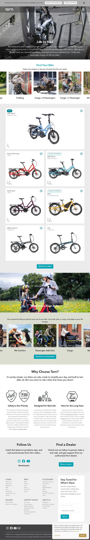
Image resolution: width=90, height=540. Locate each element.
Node (25, 487)
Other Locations (70, 2)
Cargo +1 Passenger (70, 98)
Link (25, 485)
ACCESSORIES (48, 479)
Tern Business (46, 506)
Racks (44, 489)
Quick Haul (9, 491)
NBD (7, 487)
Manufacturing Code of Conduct (42, 537)
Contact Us (27, 513)
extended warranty (71, 414)
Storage (45, 491)
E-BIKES (8, 479)
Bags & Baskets (47, 487)
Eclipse (26, 483)
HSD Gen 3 (9, 483)
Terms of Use (9, 537)
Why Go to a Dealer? (11, 504)
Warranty (26, 510)
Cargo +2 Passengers (45, 98)
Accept (82, 535)
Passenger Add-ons (48, 481)
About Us (46, 500)
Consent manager (27, 537)
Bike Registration (29, 506)
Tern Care (27, 502)
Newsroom (46, 502)
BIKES (26, 479)
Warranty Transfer (29, 508)
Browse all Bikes (45, 266)
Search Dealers (67, 464)
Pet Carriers (20, 351)
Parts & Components (48, 493)
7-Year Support (28, 504)
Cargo (70, 351)
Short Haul (27, 489)
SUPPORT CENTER (31, 500)
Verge (25, 491)
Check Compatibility (30, 512)
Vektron (8, 495)
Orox (7, 489)
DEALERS (9, 500)
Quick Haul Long (10, 493)
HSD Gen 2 (9, 485)
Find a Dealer (9, 502)
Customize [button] (57, 535)
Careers (45, 508)
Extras (44, 495)
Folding (20, 98)
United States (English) (53, 2)
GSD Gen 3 (9, 481)
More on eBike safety (20, 429)
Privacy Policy (17, 537)
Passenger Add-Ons (45, 351)
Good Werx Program (48, 504)
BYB (25, 481)
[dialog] (70, 531)
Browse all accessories (45, 356)
